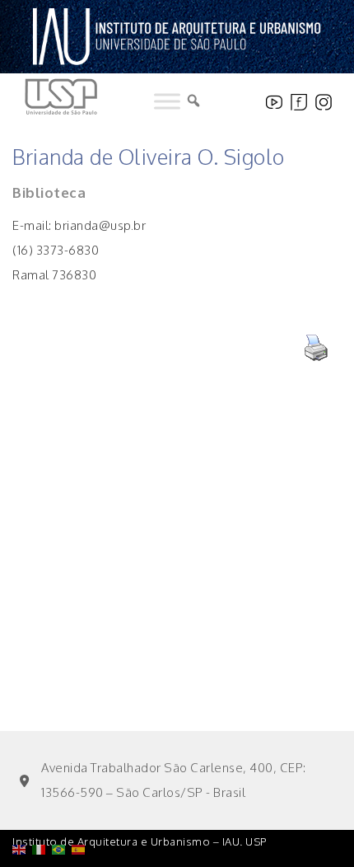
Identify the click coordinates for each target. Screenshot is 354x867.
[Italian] (42, 807)
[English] (22, 807)
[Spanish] (81, 807)
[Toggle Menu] (167, 101)
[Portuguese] (62, 807)
